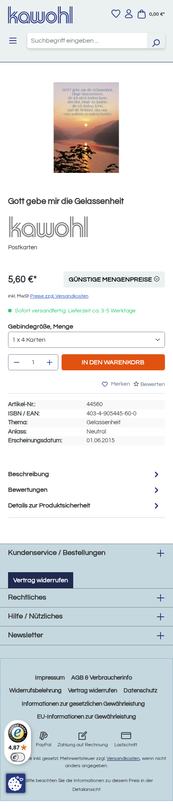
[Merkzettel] (116, 13)
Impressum (50, 678)
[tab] (84, 474)
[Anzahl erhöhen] (49, 362)
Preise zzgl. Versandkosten (59, 296)
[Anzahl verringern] (16, 362)
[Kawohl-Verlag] (48, 227)
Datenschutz (140, 691)
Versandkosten (123, 758)
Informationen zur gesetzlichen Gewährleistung (83, 704)
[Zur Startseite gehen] (40, 14)
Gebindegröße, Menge (40, 326)
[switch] (17, 757)
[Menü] (13, 40)
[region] (86, 135)
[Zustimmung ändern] (15, 783)
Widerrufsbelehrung (35, 691)
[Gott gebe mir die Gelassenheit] (86, 127)
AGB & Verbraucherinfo (101, 678)
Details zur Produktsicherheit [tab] (49, 505)
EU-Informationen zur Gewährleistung (86, 717)
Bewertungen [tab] (27, 490)
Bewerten (152, 384)
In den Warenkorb (113, 362)
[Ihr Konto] (129, 13)
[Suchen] (155, 40)
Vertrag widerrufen (40, 580)
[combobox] (87, 40)
